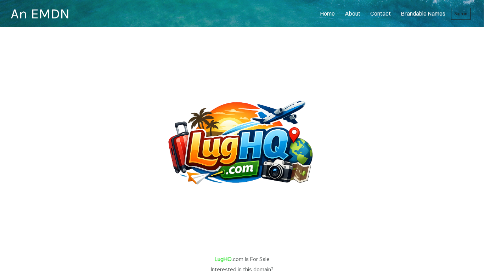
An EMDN (40, 13)
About (352, 13)
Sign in (460, 13)
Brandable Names (423, 13)
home (327, 13)
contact (380, 13)
